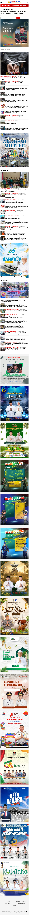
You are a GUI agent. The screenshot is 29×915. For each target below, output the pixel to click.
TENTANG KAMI (21, 903)
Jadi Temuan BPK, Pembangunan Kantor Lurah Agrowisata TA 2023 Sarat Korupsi (15, 95)
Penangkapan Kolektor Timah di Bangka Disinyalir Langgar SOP (12, 78)
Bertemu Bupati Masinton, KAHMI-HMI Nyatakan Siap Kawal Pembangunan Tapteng (13, 190)
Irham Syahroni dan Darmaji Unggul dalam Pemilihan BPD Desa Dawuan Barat (15, 239)
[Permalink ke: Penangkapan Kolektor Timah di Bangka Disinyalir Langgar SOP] (14, 63)
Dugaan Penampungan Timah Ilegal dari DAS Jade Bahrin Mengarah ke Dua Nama (16, 311)
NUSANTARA (8, 76)
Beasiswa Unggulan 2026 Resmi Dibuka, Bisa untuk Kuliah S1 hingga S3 (16, 207)
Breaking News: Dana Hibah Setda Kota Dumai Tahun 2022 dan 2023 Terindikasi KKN (16, 107)
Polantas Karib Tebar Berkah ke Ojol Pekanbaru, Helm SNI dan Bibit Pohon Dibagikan (14, 328)
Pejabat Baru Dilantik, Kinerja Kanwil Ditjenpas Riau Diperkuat (16, 223)
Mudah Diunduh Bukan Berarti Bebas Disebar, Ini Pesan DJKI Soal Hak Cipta (16, 217)
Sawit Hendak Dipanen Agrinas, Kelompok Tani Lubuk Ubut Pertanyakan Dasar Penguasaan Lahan (15, 196)
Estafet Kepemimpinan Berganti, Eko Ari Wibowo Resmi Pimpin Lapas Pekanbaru (15, 338)
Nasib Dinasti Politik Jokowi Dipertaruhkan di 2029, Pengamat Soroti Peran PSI (16, 228)
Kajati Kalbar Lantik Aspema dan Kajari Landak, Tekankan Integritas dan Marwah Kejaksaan (15, 350)
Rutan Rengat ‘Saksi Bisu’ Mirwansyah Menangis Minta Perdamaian (14, 117)
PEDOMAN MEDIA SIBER (21, 901)
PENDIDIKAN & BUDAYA (20, 97)
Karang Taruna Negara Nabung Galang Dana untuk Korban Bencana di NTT (12, 301)
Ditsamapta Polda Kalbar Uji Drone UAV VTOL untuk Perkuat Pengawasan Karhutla (16, 316)
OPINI (14, 905)
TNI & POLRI (14, 76)
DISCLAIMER (7, 903)
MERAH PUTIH (3, 76)
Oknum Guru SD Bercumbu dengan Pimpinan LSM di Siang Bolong (16, 101)
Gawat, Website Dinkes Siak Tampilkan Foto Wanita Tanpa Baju (16, 89)
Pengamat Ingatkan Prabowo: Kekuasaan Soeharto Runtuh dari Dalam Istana (15, 212)
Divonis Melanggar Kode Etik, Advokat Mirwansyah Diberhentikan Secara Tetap (15, 83)
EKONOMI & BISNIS (15, 125)
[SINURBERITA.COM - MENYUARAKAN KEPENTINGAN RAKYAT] (14, 2)
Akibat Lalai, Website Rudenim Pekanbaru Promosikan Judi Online (15, 112)
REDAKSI (7, 901)
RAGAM (6, 93)
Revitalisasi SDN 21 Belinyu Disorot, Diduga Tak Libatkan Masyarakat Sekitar (16, 322)
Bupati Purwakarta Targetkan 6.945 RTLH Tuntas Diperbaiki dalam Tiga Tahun (15, 201)
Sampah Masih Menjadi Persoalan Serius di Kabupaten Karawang (16, 122)
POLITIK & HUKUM (14, 81)
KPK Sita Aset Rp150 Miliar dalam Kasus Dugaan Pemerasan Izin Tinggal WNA (15, 233)
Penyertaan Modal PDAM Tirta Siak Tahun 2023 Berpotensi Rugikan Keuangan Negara (16, 129)
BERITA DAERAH (8, 86)
